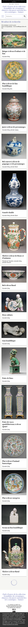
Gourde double (8, 213)
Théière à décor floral (10, 572)
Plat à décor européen (11, 498)
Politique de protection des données (10, 624)
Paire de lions (7, 378)
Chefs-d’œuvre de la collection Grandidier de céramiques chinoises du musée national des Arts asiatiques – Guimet (14, 9)
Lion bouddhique (9, 341)
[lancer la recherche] (24, 16)
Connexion (17, 4)
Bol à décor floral (9, 285)
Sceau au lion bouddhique (12, 528)
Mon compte (11, 4)
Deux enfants (7, 315)
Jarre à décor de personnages (14, 127)
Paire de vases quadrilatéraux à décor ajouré (11, 424)
